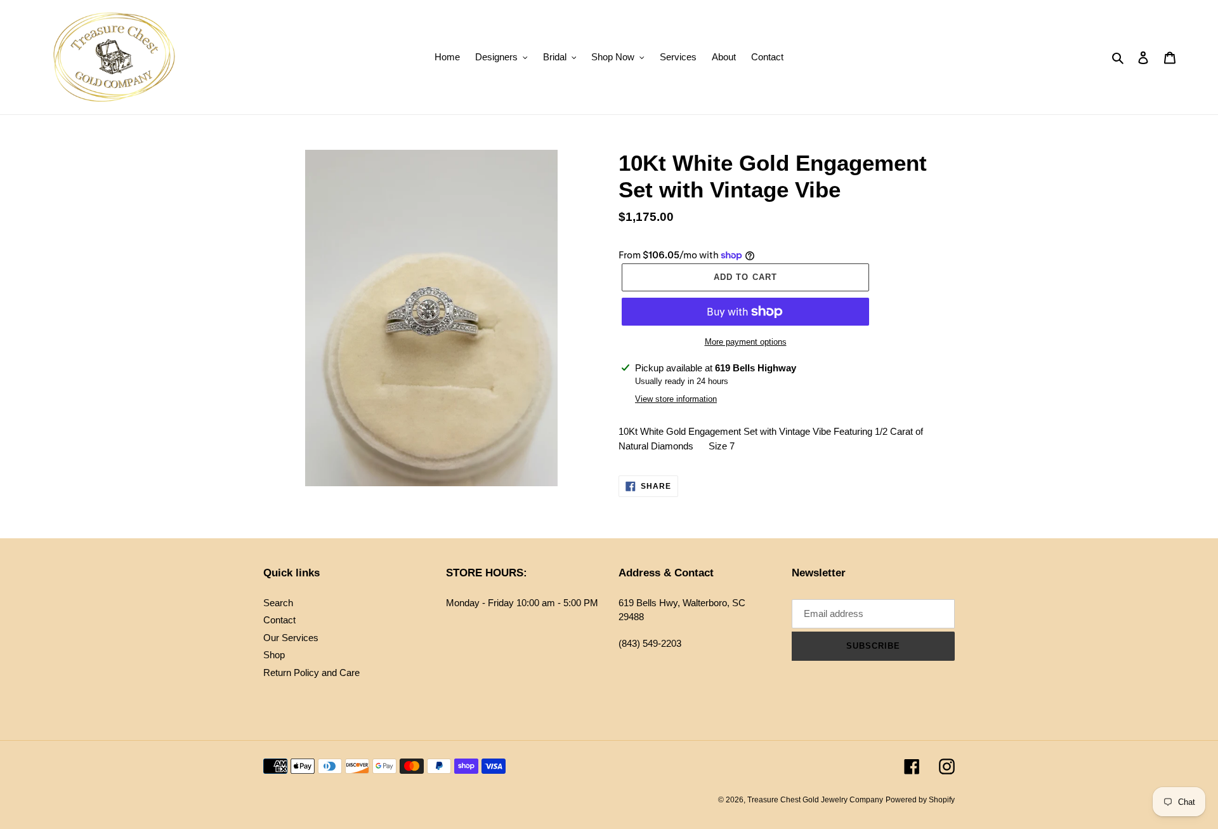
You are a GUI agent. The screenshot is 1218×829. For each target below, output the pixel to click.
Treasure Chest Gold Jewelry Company (815, 799)
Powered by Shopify (920, 799)
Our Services (290, 637)
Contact (279, 619)
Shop (274, 654)
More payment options (746, 342)
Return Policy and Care (311, 672)
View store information (676, 399)
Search (278, 602)
